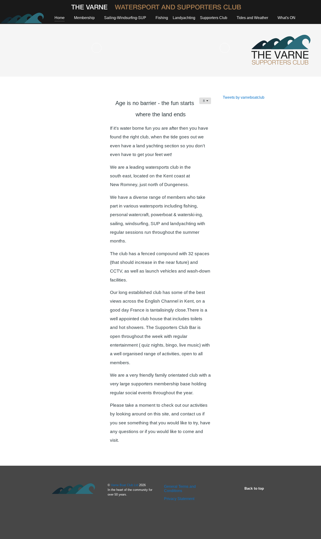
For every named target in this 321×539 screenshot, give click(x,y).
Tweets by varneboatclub (243, 97)
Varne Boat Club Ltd (125, 485)
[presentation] (97, 48)
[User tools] (205, 101)
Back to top (254, 488)
